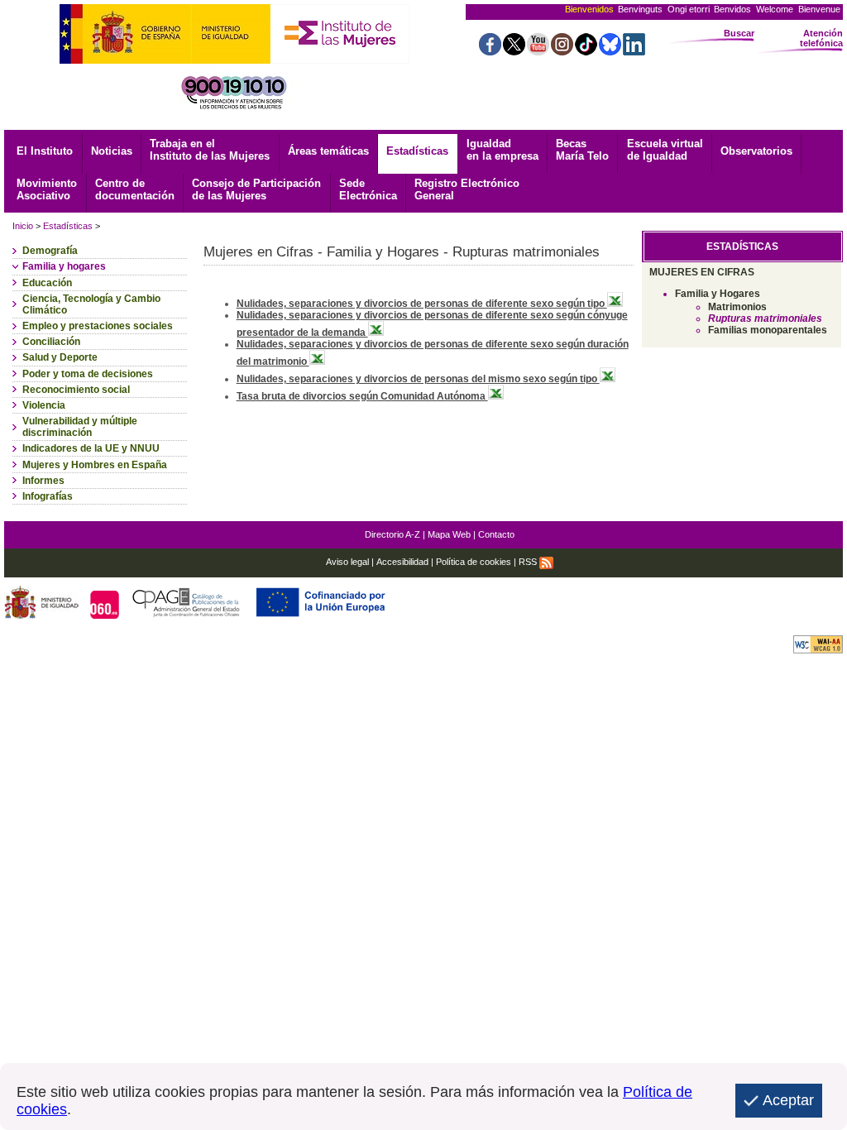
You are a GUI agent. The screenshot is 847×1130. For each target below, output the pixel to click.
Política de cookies (473, 562)
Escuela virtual (665, 149)
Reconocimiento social (76, 389)
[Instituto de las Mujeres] (339, 59)
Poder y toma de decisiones (87, 374)
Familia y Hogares (717, 293)
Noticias (111, 151)
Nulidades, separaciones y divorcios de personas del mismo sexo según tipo (418, 379)
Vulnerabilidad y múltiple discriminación (79, 426)
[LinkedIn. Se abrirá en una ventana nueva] (634, 51)
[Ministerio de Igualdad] (165, 59)
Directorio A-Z (392, 534)
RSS (529, 562)
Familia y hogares (64, 266)
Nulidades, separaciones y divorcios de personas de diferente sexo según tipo (422, 303)
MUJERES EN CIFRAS (701, 272)
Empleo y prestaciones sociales (97, 326)
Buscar (739, 33)
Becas (582, 149)
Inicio (22, 226)
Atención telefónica (821, 38)
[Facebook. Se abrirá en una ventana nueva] (490, 51)
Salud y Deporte (60, 357)
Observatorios (756, 151)
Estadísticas (417, 151)
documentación (135, 189)
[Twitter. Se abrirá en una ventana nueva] (514, 51)
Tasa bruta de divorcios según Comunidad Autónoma (362, 396)
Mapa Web (449, 534)
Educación (47, 283)
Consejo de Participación (256, 189)
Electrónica (368, 189)
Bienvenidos (589, 9)
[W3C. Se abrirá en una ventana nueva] (818, 649)
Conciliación (51, 341)
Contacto (496, 534)
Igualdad (502, 149)
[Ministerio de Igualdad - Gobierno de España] (43, 614)
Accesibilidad (402, 562)
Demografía (50, 250)
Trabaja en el (210, 149)
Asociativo (47, 189)
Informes (43, 480)
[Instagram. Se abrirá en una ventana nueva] (562, 51)
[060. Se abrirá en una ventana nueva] (106, 614)
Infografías (47, 496)
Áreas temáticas (328, 151)
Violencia (43, 405)
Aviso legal (347, 562)
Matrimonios (737, 307)
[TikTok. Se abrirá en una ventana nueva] (586, 51)
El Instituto (45, 151)
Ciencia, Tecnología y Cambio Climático (91, 304)
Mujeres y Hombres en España (94, 465)
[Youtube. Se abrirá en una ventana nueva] (538, 51)
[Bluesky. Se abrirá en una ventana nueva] (610, 51)
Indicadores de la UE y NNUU (91, 448)
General (466, 189)
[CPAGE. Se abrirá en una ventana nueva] (188, 614)
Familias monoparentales (767, 330)
